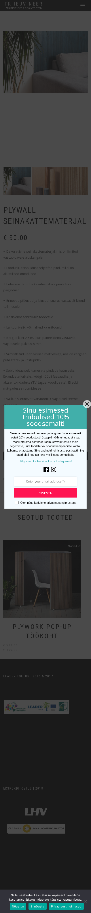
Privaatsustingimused (66, 906)
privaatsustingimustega (61, 502)
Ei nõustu (37, 906)
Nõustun (18, 906)
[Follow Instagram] (53, 469)
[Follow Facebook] (46, 469)
